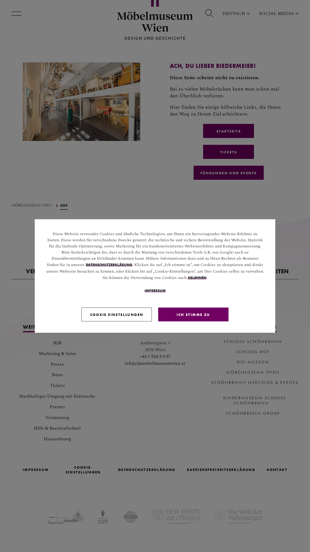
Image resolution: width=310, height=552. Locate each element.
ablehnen (197, 277)
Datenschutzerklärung (109, 264)
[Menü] (18, 13)
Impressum (155, 290)
